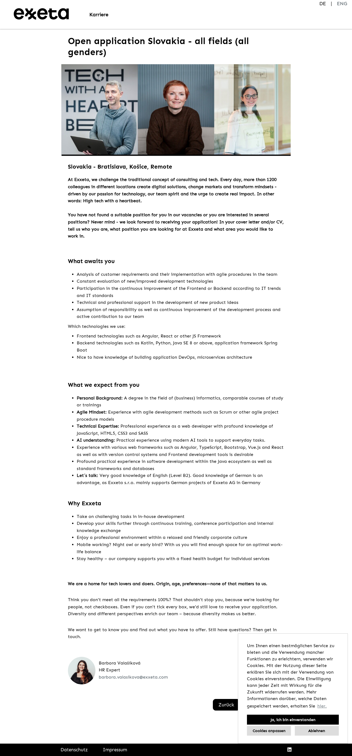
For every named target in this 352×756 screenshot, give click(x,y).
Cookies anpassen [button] (269, 730)
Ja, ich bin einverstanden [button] (293, 719)
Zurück (226, 705)
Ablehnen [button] (316, 730)
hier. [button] (322, 706)
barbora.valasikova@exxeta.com (133, 677)
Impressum (115, 749)
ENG (342, 4)
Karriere (98, 15)
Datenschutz (74, 749)
